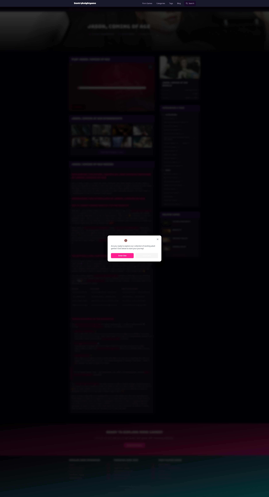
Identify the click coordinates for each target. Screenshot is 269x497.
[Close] (158, 239)
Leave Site (146, 255)
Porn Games (147, 3)
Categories (160, 3)
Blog (179, 3)
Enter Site (122, 255)
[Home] (85, 3)
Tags (171, 3)
